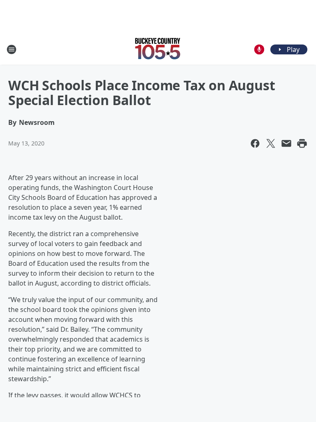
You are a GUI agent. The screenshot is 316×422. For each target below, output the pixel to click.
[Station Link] (158, 49)
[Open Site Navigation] (11, 49)
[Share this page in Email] (286, 143)
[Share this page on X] (270, 143)
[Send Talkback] (259, 49)
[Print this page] (302, 143)
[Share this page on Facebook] (255, 143)
